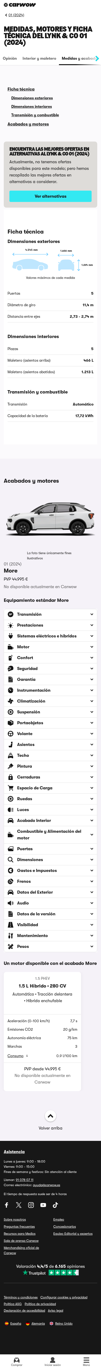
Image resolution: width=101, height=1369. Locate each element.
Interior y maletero (39, 58)
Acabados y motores (28, 124)
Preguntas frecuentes (19, 1226)
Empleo (58, 1219)
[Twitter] (19, 1207)
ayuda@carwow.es (46, 1185)
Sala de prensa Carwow (21, 1241)
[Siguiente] (97, 58)
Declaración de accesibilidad (24, 1310)
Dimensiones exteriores (32, 98)
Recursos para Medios (19, 1233)
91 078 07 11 (24, 1180)
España (15, 1323)
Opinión (10, 58)
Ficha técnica (21, 89)
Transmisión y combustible (35, 115)
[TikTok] (55, 1207)
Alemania (38, 1323)
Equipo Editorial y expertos (73, 1233)
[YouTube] (43, 1207)
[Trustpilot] (50, 1272)
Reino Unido (64, 1323)
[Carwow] (20, 5)
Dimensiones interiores (31, 107)
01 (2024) (16, 15)
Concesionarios (64, 1226)
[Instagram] (31, 1207)
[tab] (10, 58)
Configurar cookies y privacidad (63, 1297)
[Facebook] (7, 1207)
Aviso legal (55, 1310)
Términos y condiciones (21, 1297)
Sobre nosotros (15, 1219)
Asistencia (14, 1151)
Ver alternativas (50, 196)
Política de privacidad (40, 1304)
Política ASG (13, 1304)
